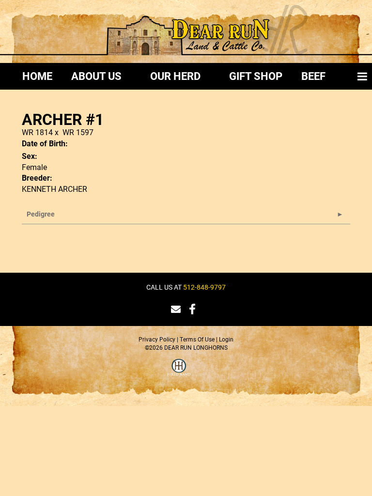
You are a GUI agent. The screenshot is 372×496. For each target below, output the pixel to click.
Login (226, 339)
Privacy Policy (157, 339)
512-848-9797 (204, 287)
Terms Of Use (197, 339)
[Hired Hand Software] (178, 373)
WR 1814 (37, 132)
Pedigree (41, 213)
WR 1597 (77, 132)
